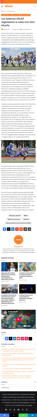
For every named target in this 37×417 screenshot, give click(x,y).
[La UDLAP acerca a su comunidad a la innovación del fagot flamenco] (27, 289)
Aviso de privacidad (27, 405)
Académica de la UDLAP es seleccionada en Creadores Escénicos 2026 (26, 275)
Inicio (3, 11)
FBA (26, 215)
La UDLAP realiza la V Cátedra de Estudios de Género (17, 368)
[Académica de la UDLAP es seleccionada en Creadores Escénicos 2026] (27, 266)
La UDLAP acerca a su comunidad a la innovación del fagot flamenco (26, 297)
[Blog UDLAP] (8, 6)
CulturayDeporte (10, 11)
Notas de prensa (25, 15)
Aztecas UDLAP (15, 215)
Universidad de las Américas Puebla (19, 223)
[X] (8, 229)
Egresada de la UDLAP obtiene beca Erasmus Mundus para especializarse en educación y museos (8, 276)
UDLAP (26, 219)
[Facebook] (4, 229)
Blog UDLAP (7, 29)
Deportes (15, 15)
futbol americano (14, 219)
